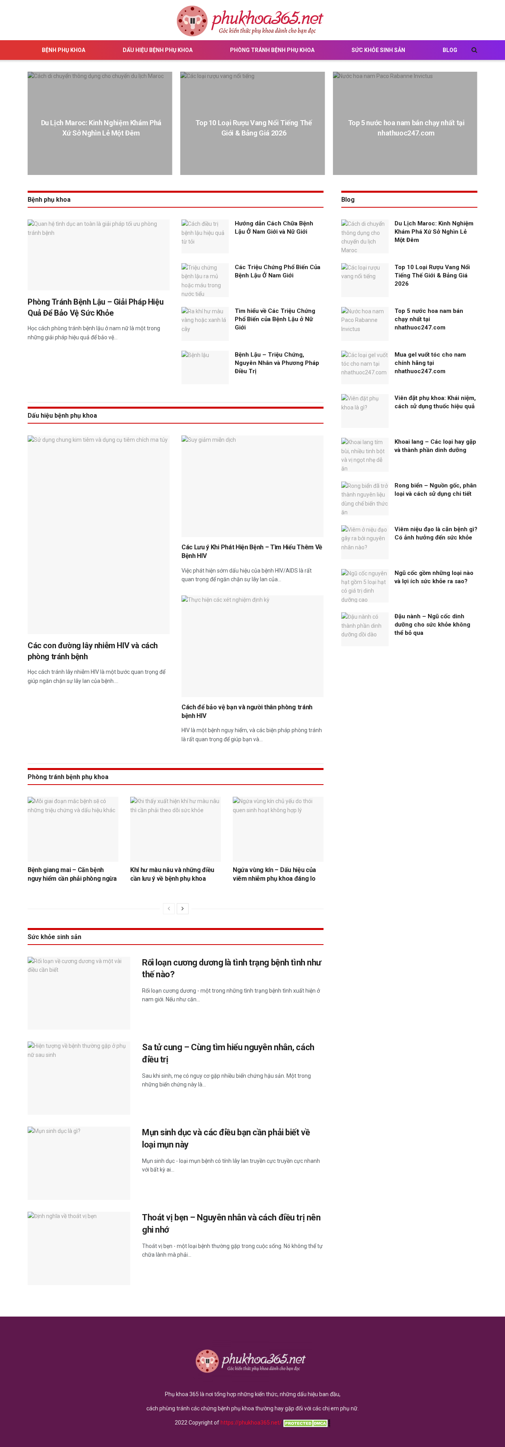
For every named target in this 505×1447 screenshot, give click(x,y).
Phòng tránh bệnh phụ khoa (272, 50)
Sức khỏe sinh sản (378, 50)
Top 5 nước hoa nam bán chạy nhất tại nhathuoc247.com (429, 319)
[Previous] (169, 908)
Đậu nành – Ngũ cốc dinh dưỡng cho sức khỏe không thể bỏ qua (432, 624)
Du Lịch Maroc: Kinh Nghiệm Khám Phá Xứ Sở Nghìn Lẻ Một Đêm (434, 232)
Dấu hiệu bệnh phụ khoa (158, 50)
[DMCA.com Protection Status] (306, 1422)
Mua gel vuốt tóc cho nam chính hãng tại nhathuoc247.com (430, 363)
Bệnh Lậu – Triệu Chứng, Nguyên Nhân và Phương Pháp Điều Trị (277, 363)
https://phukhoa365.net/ (251, 1422)
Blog (450, 50)
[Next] (183, 908)
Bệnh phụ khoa (63, 50)
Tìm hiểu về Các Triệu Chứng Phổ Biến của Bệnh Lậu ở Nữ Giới (275, 319)
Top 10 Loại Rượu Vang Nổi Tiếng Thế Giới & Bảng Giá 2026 (432, 275)
